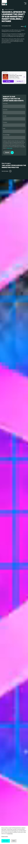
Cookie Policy (10, 833)
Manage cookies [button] (4, 836)
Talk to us (13, 611)
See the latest (5, 171)
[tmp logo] (4, 2)
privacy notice (9, 148)
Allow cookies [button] (5, 840)
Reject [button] (14, 840)
